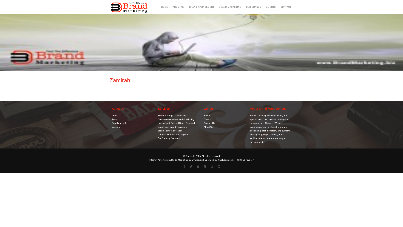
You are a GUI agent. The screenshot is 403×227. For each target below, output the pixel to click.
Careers (116, 126)
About (115, 115)
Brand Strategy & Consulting (172, 115)
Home (164, 7)
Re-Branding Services (169, 138)
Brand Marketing (230, 7)
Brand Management (201, 7)
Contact (286, 7)
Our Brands (253, 7)
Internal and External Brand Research (177, 123)
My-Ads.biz (197, 160)
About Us (178, 7)
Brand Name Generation (170, 130)
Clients (271, 7)
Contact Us (209, 123)
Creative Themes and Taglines (173, 134)
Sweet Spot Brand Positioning (172, 126)
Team (114, 119)
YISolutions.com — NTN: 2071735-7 (236, 160)
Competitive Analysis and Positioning (176, 119)
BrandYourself (119, 123)
